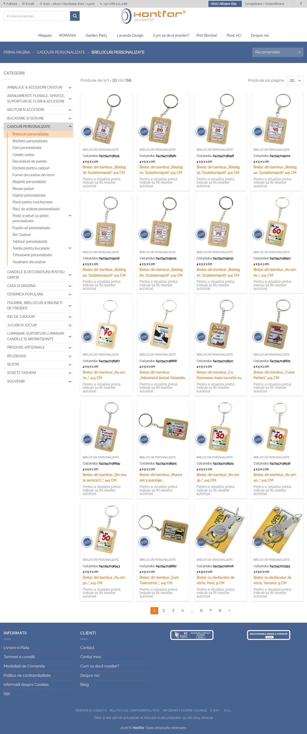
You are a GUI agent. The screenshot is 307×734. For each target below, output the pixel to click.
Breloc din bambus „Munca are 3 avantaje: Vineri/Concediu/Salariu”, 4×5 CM (163, 478)
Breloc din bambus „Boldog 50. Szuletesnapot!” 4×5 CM (104, 272)
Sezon (13, 364)
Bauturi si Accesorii (25, 110)
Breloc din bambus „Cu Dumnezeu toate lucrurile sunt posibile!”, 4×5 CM (220, 375)
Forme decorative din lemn (33, 175)
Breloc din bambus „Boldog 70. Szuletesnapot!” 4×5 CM (218, 272)
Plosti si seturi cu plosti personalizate (30, 218)
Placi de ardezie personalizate (36, 209)
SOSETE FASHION (21, 373)
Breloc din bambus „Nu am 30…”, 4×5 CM (218, 477)
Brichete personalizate (29, 141)
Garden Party (96, 35)
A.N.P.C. (215, 710)
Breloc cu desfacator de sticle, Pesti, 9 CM (216, 580)
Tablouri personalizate (29, 241)
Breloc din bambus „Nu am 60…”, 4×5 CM (275, 272)
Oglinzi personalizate (28, 195)
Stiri (7, 694)
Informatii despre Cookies (26, 684)
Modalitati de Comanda (24, 666)
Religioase (16, 356)
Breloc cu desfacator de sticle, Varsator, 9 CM (272, 580)
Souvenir (16, 381)
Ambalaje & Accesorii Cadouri (34, 87)
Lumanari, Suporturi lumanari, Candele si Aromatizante (36, 336)
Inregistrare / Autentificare (264, 4)
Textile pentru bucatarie (31, 248)
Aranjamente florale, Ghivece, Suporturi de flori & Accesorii (36, 98)
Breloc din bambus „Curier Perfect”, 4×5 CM (274, 375)
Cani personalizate (26, 148)
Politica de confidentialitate (27, 675)
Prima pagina (17, 52)
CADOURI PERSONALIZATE (61, 52)
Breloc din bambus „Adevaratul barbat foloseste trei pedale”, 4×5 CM (162, 375)
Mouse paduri (23, 189)
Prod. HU (234, 35)
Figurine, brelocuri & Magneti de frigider (34, 305)
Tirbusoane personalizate (32, 255)
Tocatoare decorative (29, 262)
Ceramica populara (25, 294)
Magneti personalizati (29, 182)
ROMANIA (67, 35)
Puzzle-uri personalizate (31, 228)
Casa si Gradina (21, 286)
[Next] (229, 610)
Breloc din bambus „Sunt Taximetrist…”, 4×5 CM (159, 580)
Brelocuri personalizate (30, 134)
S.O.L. (228, 710)
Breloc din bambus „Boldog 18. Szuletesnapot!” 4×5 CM (104, 170)
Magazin (45, 35)
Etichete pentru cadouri (30, 168)
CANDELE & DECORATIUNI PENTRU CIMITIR (36, 274)
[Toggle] (70, 87)
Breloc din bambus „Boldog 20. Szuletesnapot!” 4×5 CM (161, 170)
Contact (87, 647)
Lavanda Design (130, 35)
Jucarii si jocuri (22, 325)
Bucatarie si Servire (25, 118)
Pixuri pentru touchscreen (32, 202)
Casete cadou (23, 155)
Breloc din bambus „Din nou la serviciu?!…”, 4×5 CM (104, 477)
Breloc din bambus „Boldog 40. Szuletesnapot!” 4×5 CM (275, 170)
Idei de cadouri (21, 317)
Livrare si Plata (16, 647)
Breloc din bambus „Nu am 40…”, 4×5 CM (275, 477)
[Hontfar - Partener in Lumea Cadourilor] (153, 16)
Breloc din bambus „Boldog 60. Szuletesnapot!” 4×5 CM (161, 272)
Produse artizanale (26, 347)
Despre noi (260, 35)
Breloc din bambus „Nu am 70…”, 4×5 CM (104, 375)
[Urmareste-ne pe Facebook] (301, 4)
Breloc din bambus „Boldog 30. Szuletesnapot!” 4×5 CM (218, 170)
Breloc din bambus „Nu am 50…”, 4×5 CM (104, 580)
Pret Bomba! (206, 35)
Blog (84, 684)
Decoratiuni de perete (29, 161)
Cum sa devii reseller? (171, 35)
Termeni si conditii (19, 657)
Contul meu (90, 657)
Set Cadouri (21, 235)
